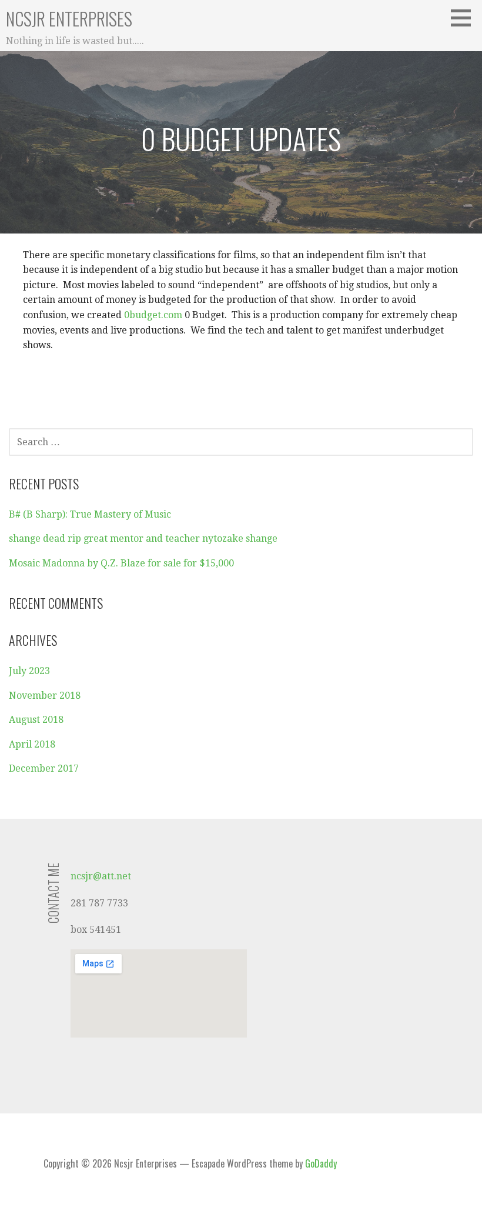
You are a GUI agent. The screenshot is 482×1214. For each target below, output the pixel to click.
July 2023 (29, 670)
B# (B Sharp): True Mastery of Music (90, 514)
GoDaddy (321, 1163)
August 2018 (36, 719)
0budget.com (153, 315)
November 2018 (45, 695)
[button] (465, 17)
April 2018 (32, 744)
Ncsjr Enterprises (69, 18)
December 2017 (44, 768)
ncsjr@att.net (101, 876)
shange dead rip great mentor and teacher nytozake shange (143, 538)
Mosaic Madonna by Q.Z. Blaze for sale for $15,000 (121, 563)
